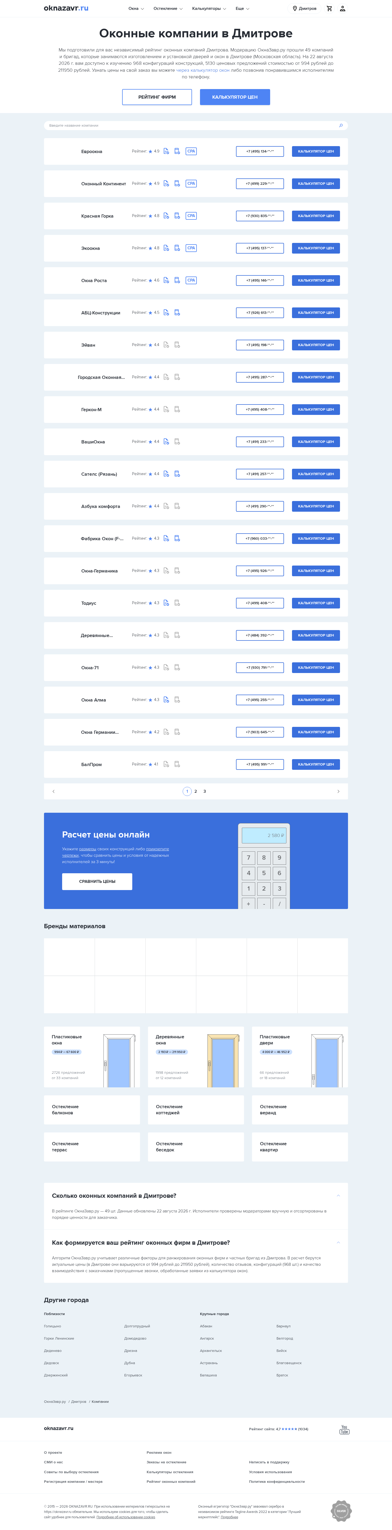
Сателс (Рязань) (99, 474)
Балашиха (208, 1375)
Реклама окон (159, 1452)
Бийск (282, 1350)
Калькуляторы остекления (170, 1472)
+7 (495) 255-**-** (260, 700)
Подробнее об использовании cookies (126, 1517)
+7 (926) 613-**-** (260, 312)
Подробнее (229, 1517)
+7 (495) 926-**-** (260, 570)
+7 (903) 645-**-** (260, 732)
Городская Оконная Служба (99, 377)
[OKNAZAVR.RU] (66, 8)
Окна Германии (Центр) (98, 732)
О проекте (53, 1452)
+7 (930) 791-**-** (260, 667)
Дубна (129, 1363)
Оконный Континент (103, 183)
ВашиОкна (93, 441)
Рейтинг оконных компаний (171, 1481)
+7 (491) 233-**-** (260, 441)
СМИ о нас (53, 1462)
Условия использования (270, 1472)
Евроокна (91, 151)
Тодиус (88, 603)
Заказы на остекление (166, 1462)
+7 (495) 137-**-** (260, 248)
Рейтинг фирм (157, 97)
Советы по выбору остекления (71, 1472)
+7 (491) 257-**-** (260, 474)
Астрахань (209, 1363)
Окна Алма (93, 700)
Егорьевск (133, 1375)
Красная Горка (97, 216)
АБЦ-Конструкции (100, 312)
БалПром (91, 764)
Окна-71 (90, 667)
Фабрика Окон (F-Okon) (100, 538)
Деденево (53, 1350)
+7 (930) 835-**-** (260, 216)
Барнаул (284, 1326)
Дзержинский (56, 1375)
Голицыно (52, 1326)
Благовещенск (289, 1363)
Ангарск (207, 1338)
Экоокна (90, 248)
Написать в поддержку (269, 1462)
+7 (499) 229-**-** (260, 183)
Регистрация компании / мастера (73, 1481)
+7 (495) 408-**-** (260, 409)
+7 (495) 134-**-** (260, 151)
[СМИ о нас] (341, 1521)
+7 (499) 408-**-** (260, 603)
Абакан (206, 1326)
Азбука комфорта (100, 506)
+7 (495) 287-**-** (260, 377)
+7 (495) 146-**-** (260, 280)
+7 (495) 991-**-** (260, 764)
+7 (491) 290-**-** (260, 506)
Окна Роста (94, 280)
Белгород (285, 1338)
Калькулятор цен (235, 97)
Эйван (88, 345)
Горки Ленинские (59, 1338)
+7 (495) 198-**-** (260, 345)
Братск (282, 1375)
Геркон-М (91, 409)
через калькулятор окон (203, 70)
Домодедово (135, 1338)
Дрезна (130, 1350)
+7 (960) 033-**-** (260, 538)
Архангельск (211, 1350)
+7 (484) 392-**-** (260, 635)
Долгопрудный (137, 1326)
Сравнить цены (97, 881)
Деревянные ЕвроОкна (95, 635)
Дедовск (51, 1363)
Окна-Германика (99, 570)
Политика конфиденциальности (277, 1481)
